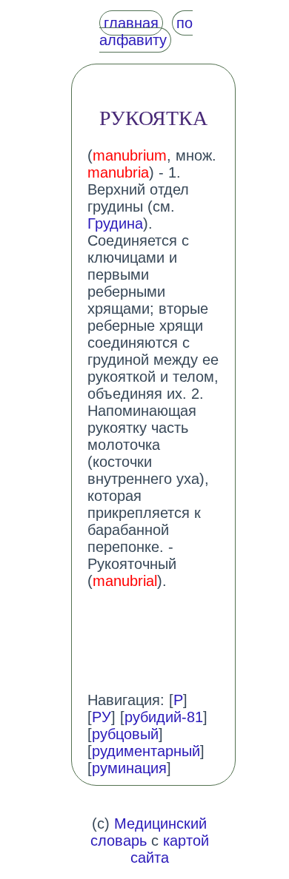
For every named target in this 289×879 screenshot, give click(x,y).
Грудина (115, 223)
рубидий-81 (163, 717)
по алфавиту (146, 31)
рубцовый (125, 734)
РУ (101, 717)
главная (131, 23)
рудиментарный (146, 751)
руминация (129, 768)
